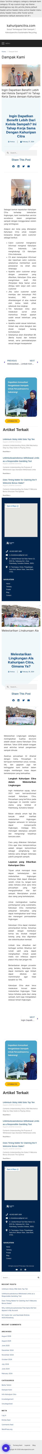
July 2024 (5, 1364)
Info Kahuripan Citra (9, 1394)
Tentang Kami (17, 1445)
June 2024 (6, 1369)
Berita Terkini (6, 1385)
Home (4, 51)
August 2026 (6, 1336)
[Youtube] (16, 1270)
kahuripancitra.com (21, 26)
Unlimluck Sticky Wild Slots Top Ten (19, 439)
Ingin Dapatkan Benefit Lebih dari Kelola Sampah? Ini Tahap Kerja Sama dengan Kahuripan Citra (21, 94)
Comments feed (7, 1424)
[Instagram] (21, 1270)
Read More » (7, 451)
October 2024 (7, 1359)
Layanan (27, 1445)
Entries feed (6, 1420)
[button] (13, 166)
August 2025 (6, 1341)
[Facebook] (25, 1270)
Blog (34, 1445)
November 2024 (8, 1355)
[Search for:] (21, 1278)
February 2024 (7, 1373)
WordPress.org (7, 1429)
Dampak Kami (7, 1390)
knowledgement (7, 1399)
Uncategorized (7, 1404)
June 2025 (6, 1345)
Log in (4, 1415)
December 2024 (8, 1350)
